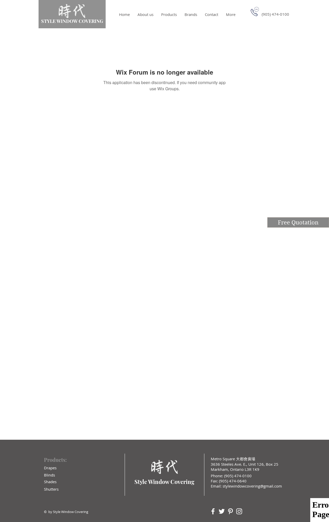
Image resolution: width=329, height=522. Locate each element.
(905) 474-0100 (237, 475)
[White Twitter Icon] (222, 511)
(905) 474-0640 (232, 480)
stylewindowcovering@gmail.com (252, 486)
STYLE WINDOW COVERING (72, 21)
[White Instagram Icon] (239, 511)
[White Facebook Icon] (213, 511)
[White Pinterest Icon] (230, 511)
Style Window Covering (164, 481)
